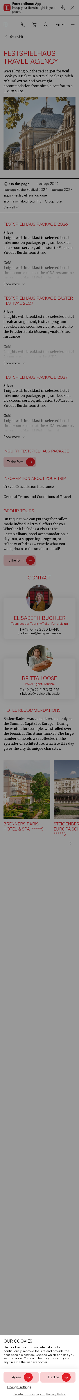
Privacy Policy (56, 1394)
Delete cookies (24, 1394)
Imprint (40, 1394)
